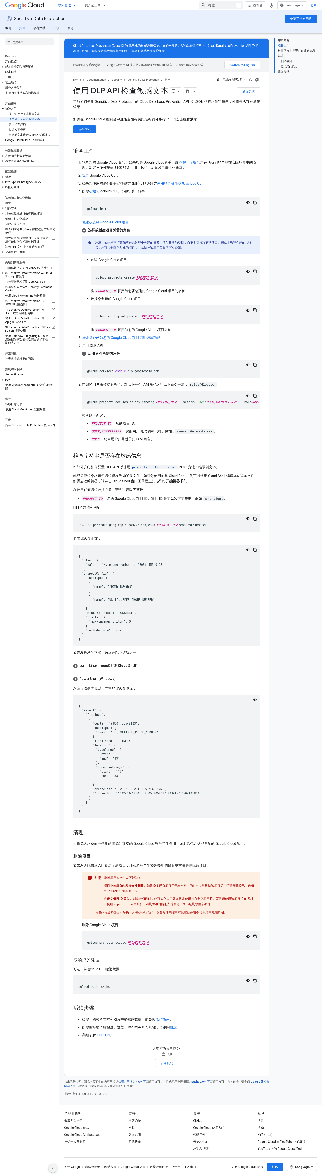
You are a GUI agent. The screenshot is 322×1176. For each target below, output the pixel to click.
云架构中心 (201, 1141)
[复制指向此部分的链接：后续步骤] (98, 1008)
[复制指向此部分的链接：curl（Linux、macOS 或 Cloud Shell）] (144, 665)
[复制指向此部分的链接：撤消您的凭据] (103, 960)
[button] (28, 66)
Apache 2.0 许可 (199, 1081)
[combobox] (221, 5)
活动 (261, 1127)
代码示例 (199, 1134)
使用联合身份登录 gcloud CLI (179, 183)
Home (77, 79)
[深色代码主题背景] (247, 202)
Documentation (96, 79)
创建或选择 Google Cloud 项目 (105, 222)
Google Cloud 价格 (76, 1127)
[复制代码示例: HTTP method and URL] (254, 518)
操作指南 (163, 1019)
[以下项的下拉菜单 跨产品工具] (106, 5)
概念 (173, 1027)
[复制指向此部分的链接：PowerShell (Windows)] (120, 678)
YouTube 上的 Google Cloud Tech (280, 1148)
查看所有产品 (73, 1120)
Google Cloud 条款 (133, 1167)
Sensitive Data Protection (39, 18)
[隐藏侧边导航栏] (52, 1168)
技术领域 (64, 5)
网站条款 (110, 1167)
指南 (22, 28)
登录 (314, 5)
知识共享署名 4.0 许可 (132, 1081)
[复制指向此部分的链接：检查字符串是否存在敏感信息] (146, 456)
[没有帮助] (257, 80)
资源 (70, 28)
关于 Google (72, 1167)
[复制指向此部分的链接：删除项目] (95, 856)
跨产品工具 (93, 5)
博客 (261, 1120)
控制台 (257, 5)
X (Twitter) (265, 1134)
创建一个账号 (189, 162)
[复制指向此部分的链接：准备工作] (98, 151)
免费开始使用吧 (300, 19)
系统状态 (135, 1141)
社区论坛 (135, 1120)
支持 (132, 1127)
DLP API (103, 1035)
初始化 (94, 191)
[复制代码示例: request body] (254, 549)
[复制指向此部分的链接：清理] (88, 832)
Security (117, 79)
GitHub (197, 1120)
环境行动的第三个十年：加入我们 (173, 1167)
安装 (85, 175)
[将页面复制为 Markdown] (187, 91)
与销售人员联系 (75, 1141)
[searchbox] (29, 41)
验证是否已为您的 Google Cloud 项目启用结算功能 (121, 338)
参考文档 (39, 28)
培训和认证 (201, 1148)
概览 (8, 28)
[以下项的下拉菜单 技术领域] (76, 5)
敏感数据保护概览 (152, 51)
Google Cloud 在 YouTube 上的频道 (282, 1141)
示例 (56, 28)
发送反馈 (248, 91)
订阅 (275, 1167)
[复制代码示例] (254, 202)
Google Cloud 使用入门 (208, 1127)
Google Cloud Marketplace (82, 1134)
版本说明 (135, 1134)
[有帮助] (250, 80)
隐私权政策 (92, 1167)
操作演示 (84, 129)
